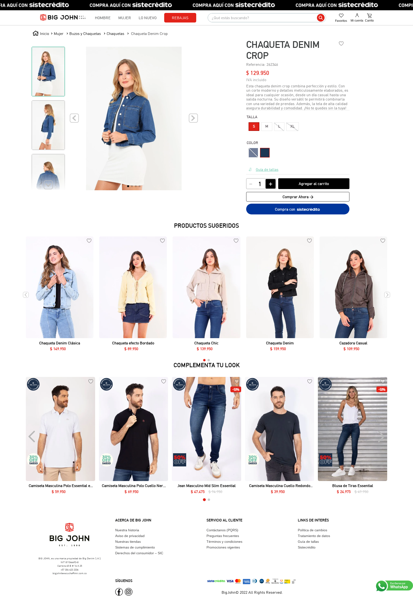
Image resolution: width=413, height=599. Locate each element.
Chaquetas (115, 33)
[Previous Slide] (32, 436)
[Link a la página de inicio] (41, 33)
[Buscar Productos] (321, 18)
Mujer (124, 17)
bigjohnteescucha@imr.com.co (70, 573)
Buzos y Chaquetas (85, 33)
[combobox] (267, 17)
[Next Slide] (381, 436)
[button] (254, 126)
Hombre (103, 17)
